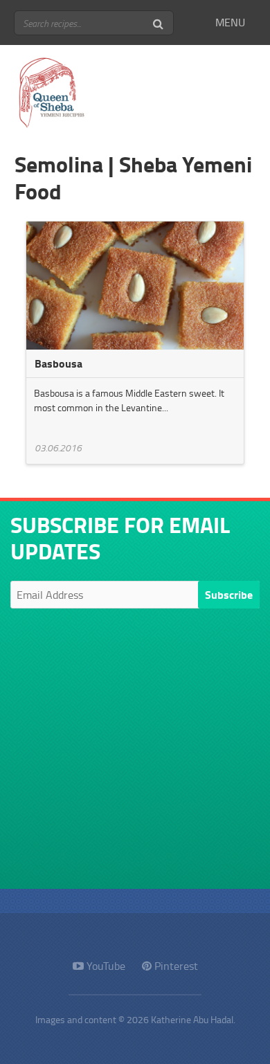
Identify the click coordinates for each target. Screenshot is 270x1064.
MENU (230, 22)
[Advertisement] (135, 754)
